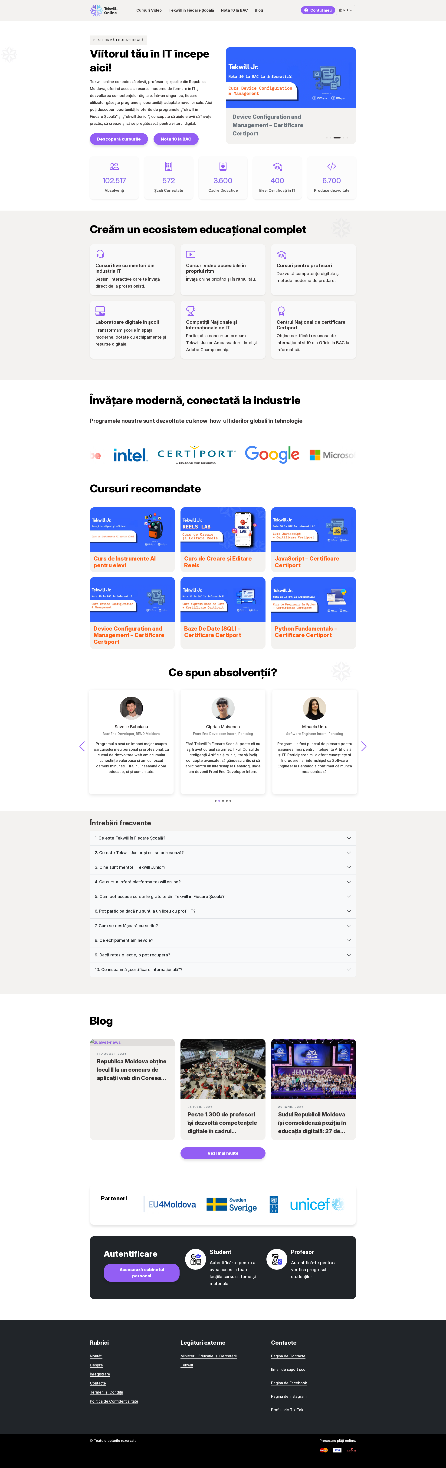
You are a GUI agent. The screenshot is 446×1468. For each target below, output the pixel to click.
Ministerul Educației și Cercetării (208, 1356)
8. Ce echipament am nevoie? (124, 940)
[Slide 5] (347, 137)
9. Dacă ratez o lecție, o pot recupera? (132, 954)
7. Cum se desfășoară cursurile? (126, 925)
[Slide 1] (327, 137)
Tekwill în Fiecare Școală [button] (191, 10)
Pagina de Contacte (288, 1356)
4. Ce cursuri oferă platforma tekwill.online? (138, 881)
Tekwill (186, 1365)
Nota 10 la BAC (176, 139)
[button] (215, 801)
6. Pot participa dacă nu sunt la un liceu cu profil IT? (145, 911)
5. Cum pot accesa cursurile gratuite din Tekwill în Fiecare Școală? (160, 896)
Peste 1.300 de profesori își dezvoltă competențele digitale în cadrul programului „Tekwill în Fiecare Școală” (222, 1131)
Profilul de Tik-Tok (287, 1409)
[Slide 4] (340, 137)
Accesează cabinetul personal (142, 1272)
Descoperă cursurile (119, 139)
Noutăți (96, 1356)
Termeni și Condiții (106, 1392)
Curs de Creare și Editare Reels (218, 562)
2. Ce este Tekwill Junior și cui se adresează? (139, 852)
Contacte (98, 1383)
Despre (96, 1365)
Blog (259, 10)
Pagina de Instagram (289, 1396)
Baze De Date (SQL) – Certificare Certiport (212, 632)
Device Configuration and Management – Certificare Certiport (129, 635)
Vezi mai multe (223, 1153)
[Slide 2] (330, 137)
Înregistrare (100, 1374)
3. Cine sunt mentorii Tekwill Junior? (130, 867)
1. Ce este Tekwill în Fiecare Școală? (130, 838)
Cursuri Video (149, 10)
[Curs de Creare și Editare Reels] (223, 529)
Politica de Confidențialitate (114, 1401)
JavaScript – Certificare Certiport (307, 562)
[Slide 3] (334, 137)
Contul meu (321, 10)
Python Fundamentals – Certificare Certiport (306, 632)
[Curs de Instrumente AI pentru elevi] (132, 529)
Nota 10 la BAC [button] (234, 10)
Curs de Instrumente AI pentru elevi (125, 562)
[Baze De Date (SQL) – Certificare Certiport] (223, 599)
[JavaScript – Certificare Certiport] (313, 529)
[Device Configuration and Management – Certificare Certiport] (132, 599)
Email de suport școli (289, 1369)
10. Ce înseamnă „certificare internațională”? (138, 969)
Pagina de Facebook (289, 1383)
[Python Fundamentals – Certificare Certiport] (313, 599)
